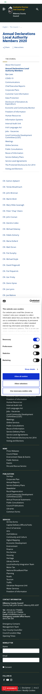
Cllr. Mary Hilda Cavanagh (13, 205)
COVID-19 (9, 78)
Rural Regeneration (14, 491)
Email (5, 656)
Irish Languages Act (13, 127)
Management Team (11, 627)
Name (5, 647)
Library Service (12, 561)
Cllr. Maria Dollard (10, 241)
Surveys (9, 476)
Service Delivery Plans (14, 157)
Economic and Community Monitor (20, 108)
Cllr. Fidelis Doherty (11, 235)
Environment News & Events (18, 457)
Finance (9, 549)
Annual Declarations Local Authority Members (17, 69)
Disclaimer (26, 688)
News (5, 449)
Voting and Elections (14, 169)
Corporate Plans (12, 90)
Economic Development (16, 543)
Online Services (11, 145)
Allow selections (21, 384)
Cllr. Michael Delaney (11, 229)
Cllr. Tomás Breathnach (12, 187)
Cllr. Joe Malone (9, 295)
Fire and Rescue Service (16, 466)
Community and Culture (16, 537)
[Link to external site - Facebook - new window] (4, 680)
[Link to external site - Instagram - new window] (11, 680)
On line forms (12, 522)
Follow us (7, 676)
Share (7, 47)
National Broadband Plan (17, 570)
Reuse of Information (14, 153)
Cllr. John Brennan (10, 193)
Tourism (9, 579)
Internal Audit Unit (13, 123)
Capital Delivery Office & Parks (19, 525)
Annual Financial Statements (18, 499)
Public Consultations (14, 149)
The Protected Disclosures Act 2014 (20, 165)
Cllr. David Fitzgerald (11, 265)
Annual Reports (13, 482)
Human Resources (13, 115)
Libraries (10, 508)
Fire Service (11, 552)
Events (9, 463)
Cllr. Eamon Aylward (11, 181)
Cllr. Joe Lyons (8, 289)
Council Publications (15, 505)
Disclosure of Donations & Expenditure (16, 103)
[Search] (37, 9)
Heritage (10, 558)
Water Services (12, 588)
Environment (11, 546)
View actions (19, 47)
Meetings (9, 141)
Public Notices (12, 460)
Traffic (9, 582)
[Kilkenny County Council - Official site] (8, 10)
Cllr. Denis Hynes (10, 283)
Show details (30, 369)
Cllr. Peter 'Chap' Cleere (13, 211)
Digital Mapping (13, 540)
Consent (8, 667)
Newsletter (11, 488)
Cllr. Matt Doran (9, 247)
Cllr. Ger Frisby (9, 277)
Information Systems (14, 119)
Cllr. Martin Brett (10, 199)
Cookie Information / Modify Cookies (20, 690)
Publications (8, 474)
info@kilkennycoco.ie (17, 614)
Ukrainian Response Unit (16, 585)
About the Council (12, 65)
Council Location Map (12, 633)
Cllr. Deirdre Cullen (11, 223)
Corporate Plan (12, 479)
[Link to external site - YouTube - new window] (7, 680)
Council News (12, 454)
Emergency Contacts (11, 624)
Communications (12, 82)
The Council (14, 27)
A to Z (36, 688)
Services (6, 520)
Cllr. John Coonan (10, 217)
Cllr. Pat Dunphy (9, 253)
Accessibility (12, 688)
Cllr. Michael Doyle (10, 259)
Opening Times (9, 636)
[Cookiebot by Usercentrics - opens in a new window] (29, 301)
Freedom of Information (15, 112)
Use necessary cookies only (21, 391)
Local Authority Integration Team (20, 564)
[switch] (36, 346)
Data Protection (12, 98)
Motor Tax (10, 567)
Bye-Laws (9, 74)
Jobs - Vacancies (12, 131)
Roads (9, 576)
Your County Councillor (12, 630)
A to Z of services (13, 528)
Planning (10, 573)
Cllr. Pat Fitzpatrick (10, 271)
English (5, 27)
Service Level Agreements (16, 161)
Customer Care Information (17, 94)
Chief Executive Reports (15, 86)
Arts (8, 531)
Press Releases (12, 451)
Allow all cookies (21, 376)
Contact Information (12, 599)
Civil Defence (11, 534)
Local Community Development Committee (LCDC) (18, 136)
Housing (10, 555)
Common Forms (13, 512)
